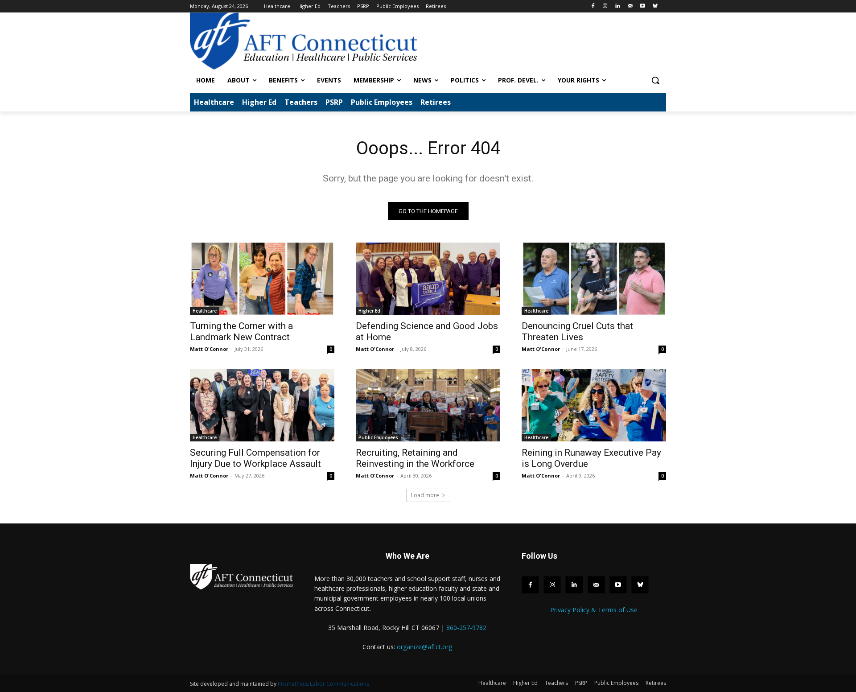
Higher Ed (369, 311)
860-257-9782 (466, 627)
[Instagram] (605, 6)
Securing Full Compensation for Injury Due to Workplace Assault (255, 458)
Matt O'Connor (209, 349)
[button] (655, 80)
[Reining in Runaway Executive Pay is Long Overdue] (594, 405)
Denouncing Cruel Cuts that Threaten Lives (577, 331)
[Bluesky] (655, 6)
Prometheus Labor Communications (323, 684)
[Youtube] (642, 6)
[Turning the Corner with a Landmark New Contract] (262, 279)
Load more (425, 495)
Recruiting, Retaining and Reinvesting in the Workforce (415, 458)
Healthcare (205, 311)
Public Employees (378, 437)
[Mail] (630, 6)
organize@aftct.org (424, 647)
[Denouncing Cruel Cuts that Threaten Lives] (594, 279)
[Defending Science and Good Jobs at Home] (428, 279)
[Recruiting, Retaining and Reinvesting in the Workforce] (428, 405)
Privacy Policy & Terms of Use (594, 610)
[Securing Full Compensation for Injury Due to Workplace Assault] (262, 405)
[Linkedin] (618, 6)
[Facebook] (593, 6)
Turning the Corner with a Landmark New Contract (241, 331)
